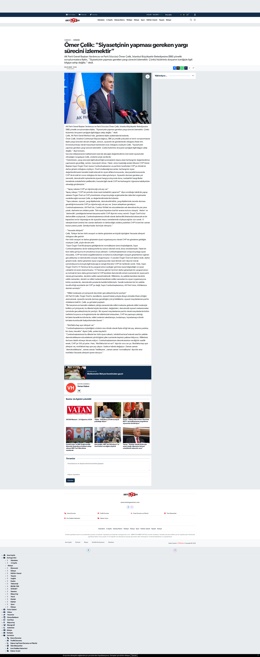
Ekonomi (14, 568)
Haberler (67, 40)
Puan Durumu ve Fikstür (140, 513)
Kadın (12, 581)
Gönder (70, 480)
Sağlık (13, 578)
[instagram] (175, 550)
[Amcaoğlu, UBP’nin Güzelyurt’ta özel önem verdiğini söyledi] (107, 435)
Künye (168, 20)
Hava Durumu (71, 513)
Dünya (136, 20)
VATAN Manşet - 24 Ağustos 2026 (79, 419)
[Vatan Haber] (71, 388)
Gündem (101, 20)
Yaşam (161, 20)
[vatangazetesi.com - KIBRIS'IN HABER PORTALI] (72, 20)
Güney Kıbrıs (119, 20)
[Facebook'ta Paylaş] (174, 68)
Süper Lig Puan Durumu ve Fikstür (23, 643)
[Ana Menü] (195, 20)
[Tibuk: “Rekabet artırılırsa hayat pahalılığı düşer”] (107, 410)
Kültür (13, 602)
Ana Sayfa (68, 542)
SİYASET (13, 589)
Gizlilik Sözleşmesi (98, 542)
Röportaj (14, 594)
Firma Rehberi (12, 617)
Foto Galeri (71, 14)
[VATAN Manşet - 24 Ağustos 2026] (79, 410)
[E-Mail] (79, 391)
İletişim (77, 542)
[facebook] (88, 550)
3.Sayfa (109, 20)
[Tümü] (193, 76)
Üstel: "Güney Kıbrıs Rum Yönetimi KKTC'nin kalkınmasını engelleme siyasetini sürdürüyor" (136, 421)
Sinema (13, 591)
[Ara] (191, 20)
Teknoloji (14, 584)
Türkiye (129, 20)
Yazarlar (94, 14)
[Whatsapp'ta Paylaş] (182, 68)
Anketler (10, 628)
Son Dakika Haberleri (73, 518)
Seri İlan (10, 620)
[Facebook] (128, 507)
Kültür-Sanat (152, 20)
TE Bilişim (180, 543)
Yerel (12, 597)
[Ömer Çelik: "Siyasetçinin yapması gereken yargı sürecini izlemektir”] (107, 98)
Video (9, 612)
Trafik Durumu (104, 513)
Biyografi (11, 625)
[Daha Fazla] (186, 68)
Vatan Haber (83, 386)
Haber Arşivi (104, 518)
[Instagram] (132, 507)
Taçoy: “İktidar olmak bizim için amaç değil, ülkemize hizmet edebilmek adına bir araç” (135, 446)
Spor (143, 20)
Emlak (13, 599)
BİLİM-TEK (14, 586)
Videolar (84, 14)
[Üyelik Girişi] (194, 15)
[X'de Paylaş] (178, 68)
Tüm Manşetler (172, 513)
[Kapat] (258, 655)
